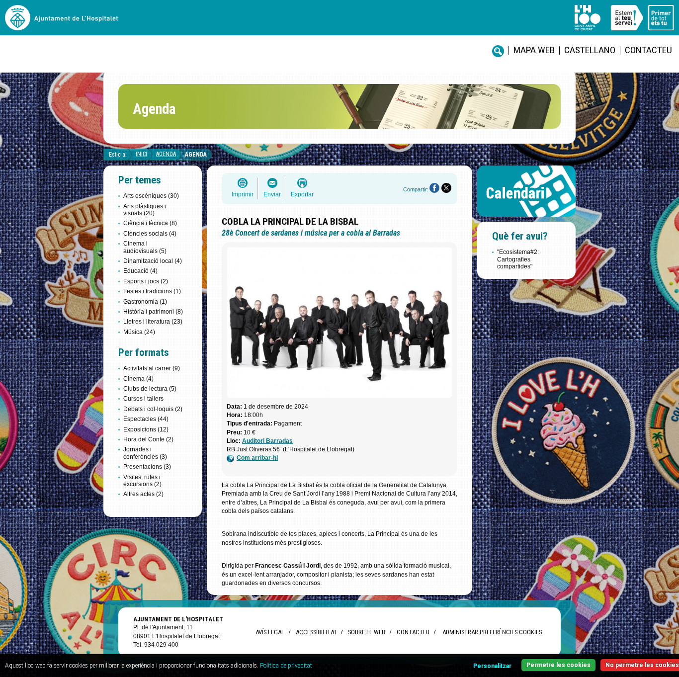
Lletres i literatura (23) (152, 321)
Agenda (166, 154)
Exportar (302, 194)
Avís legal (269, 632)
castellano (589, 50)
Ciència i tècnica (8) (150, 223)
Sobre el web (366, 632)
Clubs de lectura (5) (149, 388)
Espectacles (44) (146, 419)
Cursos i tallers (143, 398)
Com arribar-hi (257, 457)
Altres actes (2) (143, 494)
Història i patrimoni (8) (153, 311)
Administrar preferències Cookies (492, 632)
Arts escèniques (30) (151, 195)
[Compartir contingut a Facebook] (434, 188)
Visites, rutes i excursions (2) (142, 481)
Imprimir (243, 194)
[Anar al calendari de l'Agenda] (526, 219)
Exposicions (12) (146, 429)
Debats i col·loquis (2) (152, 409)
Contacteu (648, 50)
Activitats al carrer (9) (151, 368)
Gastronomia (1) (145, 301)
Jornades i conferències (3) (145, 453)
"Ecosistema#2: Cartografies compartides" (518, 259)
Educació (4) (140, 270)
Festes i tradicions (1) (152, 291)
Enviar (272, 194)
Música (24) (139, 332)
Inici (141, 154)
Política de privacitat (286, 665)
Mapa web (534, 50)
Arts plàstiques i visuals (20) (144, 210)
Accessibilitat (316, 632)
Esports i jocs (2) (145, 281)
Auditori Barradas (267, 440)
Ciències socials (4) (149, 233)
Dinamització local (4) (152, 260)
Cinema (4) (138, 378)
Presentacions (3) (147, 466)
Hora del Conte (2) (148, 439)
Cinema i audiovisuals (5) (145, 247)
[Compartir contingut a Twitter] (446, 188)
